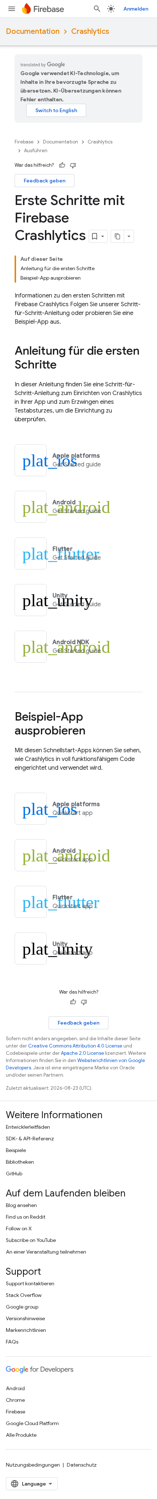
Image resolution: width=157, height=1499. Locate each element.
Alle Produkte (21, 1435)
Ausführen (35, 150)
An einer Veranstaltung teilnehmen (46, 1251)
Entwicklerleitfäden (28, 1127)
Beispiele (16, 1150)
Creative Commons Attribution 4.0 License (75, 1046)
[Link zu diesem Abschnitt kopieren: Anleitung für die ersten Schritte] (64, 365)
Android (15, 1388)
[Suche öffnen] (97, 8)
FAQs (12, 1341)
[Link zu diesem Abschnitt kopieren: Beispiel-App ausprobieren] (92, 731)
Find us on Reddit (25, 1217)
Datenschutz (82, 1465)
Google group (22, 1306)
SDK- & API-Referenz (30, 1138)
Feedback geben (44, 180)
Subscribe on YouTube (31, 1240)
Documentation (33, 31)
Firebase (24, 142)
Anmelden (135, 8)
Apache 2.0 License (82, 1053)
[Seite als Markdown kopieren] (117, 236)
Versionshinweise (25, 1318)
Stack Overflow (24, 1295)
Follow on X (19, 1228)
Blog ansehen (21, 1205)
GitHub (14, 1173)
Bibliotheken (20, 1162)
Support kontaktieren (30, 1283)
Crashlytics (90, 31)
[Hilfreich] (62, 165)
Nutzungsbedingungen (33, 1465)
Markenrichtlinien (26, 1330)
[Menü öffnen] (11, 8)
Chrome (15, 1400)
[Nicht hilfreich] (73, 165)
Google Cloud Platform (32, 1423)
